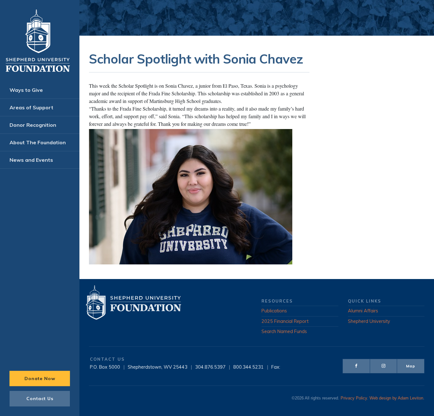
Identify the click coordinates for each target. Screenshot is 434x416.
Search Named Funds (284, 331)
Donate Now (39, 378)
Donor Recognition (33, 125)
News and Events (31, 160)
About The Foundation (38, 142)
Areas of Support (31, 107)
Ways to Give (26, 90)
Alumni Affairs (363, 311)
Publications (274, 311)
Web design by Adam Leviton (396, 398)
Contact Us (39, 398)
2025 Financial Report (285, 321)
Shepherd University (369, 321)
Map (410, 366)
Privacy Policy (354, 398)
